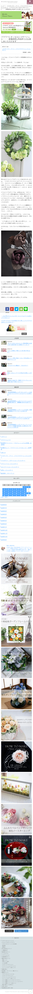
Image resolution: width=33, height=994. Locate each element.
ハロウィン (4, 436)
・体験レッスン (4, 960)
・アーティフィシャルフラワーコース (8, 966)
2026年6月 (4, 511)
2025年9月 (4, 540)
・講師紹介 (3, 947)
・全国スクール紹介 (5, 961)
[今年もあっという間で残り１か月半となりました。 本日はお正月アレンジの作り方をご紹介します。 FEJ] (16, 850)
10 (4, 491)
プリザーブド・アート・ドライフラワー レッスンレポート (16, 49)
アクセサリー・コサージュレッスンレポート (13, 460)
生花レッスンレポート (7, 470)
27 (16, 495)
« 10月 (2, 497)
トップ (2, 6)
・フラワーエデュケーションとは (7, 974)
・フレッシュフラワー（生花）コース (8, 967)
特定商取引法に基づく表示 (7, 987)
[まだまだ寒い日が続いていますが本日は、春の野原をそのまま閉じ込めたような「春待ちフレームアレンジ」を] (16, 788)
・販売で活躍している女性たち (7, 984)
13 (16, 491)
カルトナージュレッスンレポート (10, 467)
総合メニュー (29, 3)
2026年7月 (4, 508)
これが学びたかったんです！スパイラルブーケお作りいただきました (16, 317)
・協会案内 (3, 945)
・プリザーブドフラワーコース (7, 964)
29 (24, 495)
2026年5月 (4, 514)
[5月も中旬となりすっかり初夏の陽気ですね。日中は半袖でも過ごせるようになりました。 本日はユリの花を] (16, 662)
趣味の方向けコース (6, 958)
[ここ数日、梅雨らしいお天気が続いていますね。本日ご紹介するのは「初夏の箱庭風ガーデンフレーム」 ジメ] (16, 631)
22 (24, 493)
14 (20, 491)
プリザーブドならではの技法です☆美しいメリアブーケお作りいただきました (16, 321)
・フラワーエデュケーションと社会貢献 (9, 943)
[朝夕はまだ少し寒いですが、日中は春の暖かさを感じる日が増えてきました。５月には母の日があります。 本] (16, 725)
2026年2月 (4, 524)
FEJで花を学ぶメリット (7, 948)
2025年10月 (4, 536)
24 (4, 495)
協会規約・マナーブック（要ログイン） (10, 970)
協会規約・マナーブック (7, 473)
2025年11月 (4, 533)
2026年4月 (4, 517)
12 (12, 491)
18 (8, 493)
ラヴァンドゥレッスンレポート (9, 464)
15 (24, 491)
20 (16, 493)
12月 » (6, 497)
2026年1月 (4, 527)
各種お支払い (4, 969)
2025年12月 (4, 530)
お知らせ (3, 452)
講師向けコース (5, 972)
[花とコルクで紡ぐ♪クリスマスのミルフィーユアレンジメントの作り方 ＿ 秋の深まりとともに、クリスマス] (16, 913)
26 (12, 495)
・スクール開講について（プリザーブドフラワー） (11, 980)
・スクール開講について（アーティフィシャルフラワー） (12, 981)
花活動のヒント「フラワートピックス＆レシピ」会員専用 (16, 448)
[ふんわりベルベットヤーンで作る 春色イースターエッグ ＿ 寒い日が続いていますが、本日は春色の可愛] (16, 819)
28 (20, 495)
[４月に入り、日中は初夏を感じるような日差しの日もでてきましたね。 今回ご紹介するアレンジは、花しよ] (16, 694)
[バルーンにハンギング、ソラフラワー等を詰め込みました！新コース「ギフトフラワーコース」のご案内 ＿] (16, 882)
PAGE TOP (16, 938)
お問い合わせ (4, 986)
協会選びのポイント (6, 951)
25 (8, 495)
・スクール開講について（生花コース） (9, 983)
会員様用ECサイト (6, 956)
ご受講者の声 (4, 950)
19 (12, 493)
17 (4, 493)
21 (20, 493)
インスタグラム (5, 953)
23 (28, 493)
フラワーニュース (6, 440)
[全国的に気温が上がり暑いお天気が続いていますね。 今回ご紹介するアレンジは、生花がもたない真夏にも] (16, 600)
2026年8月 (4, 505)
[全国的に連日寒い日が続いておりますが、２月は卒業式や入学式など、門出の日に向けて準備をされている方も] (16, 756)
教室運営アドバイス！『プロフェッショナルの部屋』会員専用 (16, 443)
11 (8, 491)
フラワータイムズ (5, 955)
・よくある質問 (4, 963)
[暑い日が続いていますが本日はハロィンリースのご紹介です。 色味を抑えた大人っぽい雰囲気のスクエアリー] (16, 569)
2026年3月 (4, 521)
